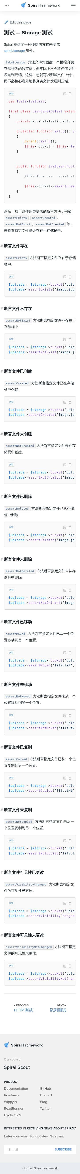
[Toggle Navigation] (73, 5)
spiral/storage (14, 51)
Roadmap (11, 1095)
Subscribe (63, 1149)
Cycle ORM (13, 1115)
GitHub (45, 1088)
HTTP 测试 (23, 1010)
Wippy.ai (10, 1102)
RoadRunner (13, 1108)
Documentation (16, 1088)
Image (64, 93)
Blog (43, 1102)
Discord (46, 1095)
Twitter (45, 1108)
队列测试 (58, 1010)
